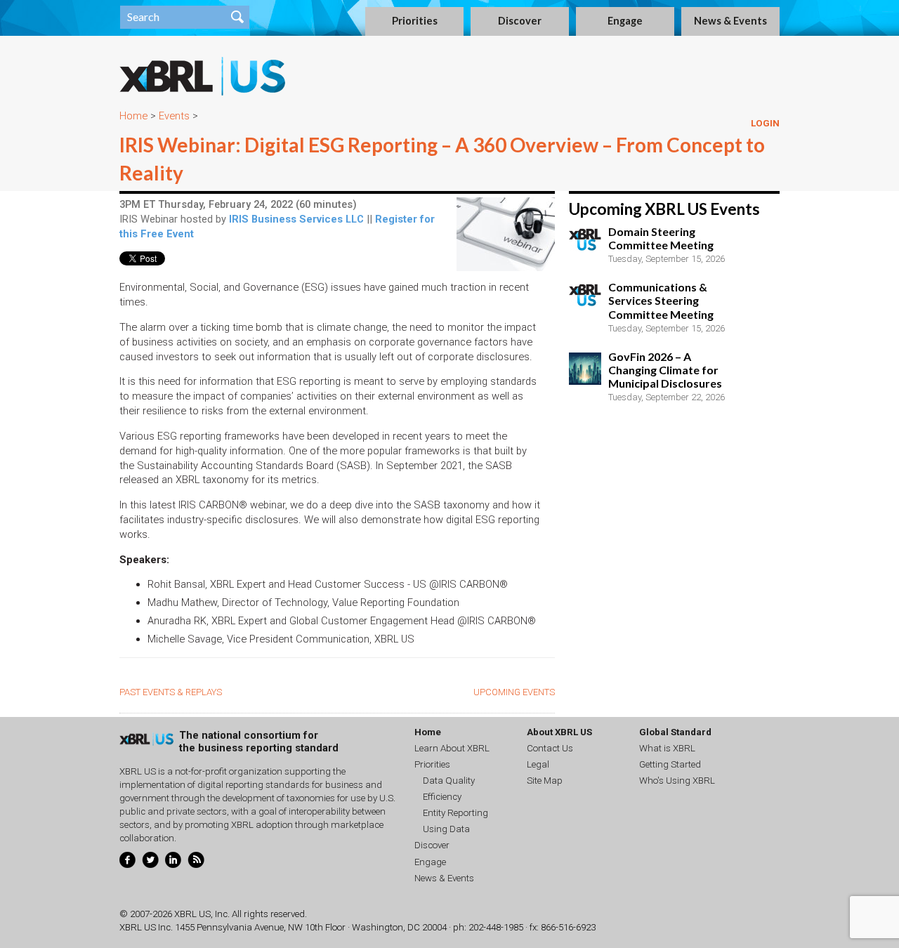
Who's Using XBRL (677, 780)
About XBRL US (559, 732)
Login (765, 123)
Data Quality (449, 780)
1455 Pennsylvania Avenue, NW (239, 927)
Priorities (415, 21)
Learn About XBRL (452, 748)
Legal (538, 764)
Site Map (545, 780)
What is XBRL (667, 748)
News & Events (730, 21)
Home (133, 116)
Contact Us (550, 748)
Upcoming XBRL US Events (664, 208)
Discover (520, 21)
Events (174, 116)
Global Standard (675, 732)
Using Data (446, 829)
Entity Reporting (455, 813)
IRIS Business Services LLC (296, 219)
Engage (625, 21)
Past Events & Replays (170, 692)
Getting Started (670, 764)
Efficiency (442, 796)
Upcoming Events (514, 692)
